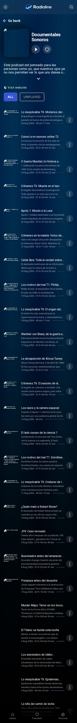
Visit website (17, 87)
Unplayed (32, 97)
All (10, 97)
